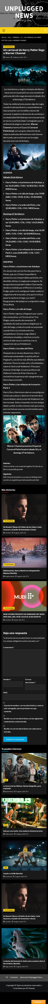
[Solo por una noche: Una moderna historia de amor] (24, 813)
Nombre (7, 679)
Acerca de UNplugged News (31, 977)
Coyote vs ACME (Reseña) (13, 873)
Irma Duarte (8, 877)
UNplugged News (24, 12)
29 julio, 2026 (17, 620)
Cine (5, 780)
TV (7, 977)
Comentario (8, 647)
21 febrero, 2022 (18, 57)
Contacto (14, 977)
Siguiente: (22, 477)
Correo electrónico (30, 681)
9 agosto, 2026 (21, 576)
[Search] (45, 30)
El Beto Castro (9, 834)
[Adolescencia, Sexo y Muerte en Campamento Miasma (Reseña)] (24, 553)
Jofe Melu (8, 533)
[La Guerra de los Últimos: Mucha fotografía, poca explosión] (24, 768)
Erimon (7, 57)
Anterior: (23, 466)
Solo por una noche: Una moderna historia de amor (23, 831)
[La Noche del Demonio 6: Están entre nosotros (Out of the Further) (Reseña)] (24, 943)
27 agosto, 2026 (20, 792)
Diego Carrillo (9, 967)
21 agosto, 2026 (20, 967)
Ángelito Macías (9, 576)
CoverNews (17, 988)
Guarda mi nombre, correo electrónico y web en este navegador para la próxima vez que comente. (23, 708)
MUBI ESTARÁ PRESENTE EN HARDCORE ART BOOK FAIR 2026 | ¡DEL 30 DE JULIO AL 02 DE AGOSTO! (24, 615)
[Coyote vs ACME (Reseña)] (24, 855)
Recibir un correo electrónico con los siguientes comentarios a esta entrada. (23, 720)
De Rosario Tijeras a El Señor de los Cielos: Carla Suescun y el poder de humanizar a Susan (22, 528)
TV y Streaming (9, 47)
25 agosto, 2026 (18, 533)
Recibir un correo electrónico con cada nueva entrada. (22, 730)
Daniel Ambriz (9, 792)
